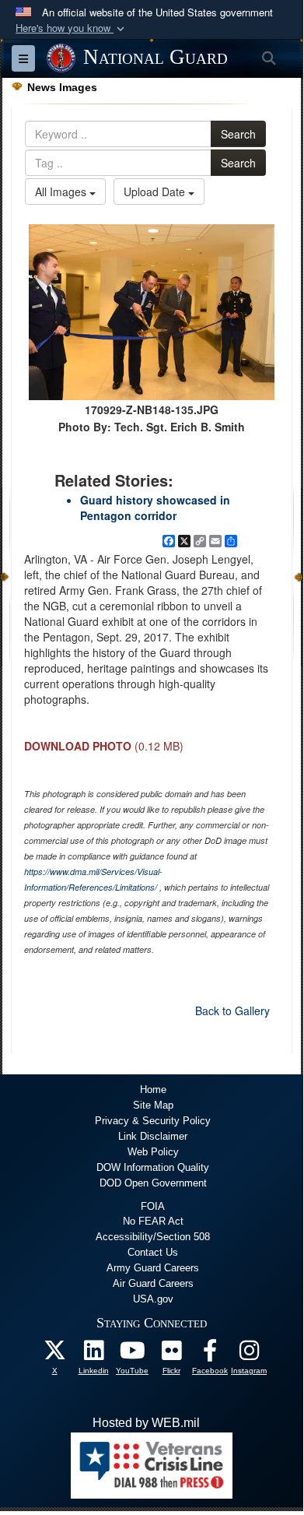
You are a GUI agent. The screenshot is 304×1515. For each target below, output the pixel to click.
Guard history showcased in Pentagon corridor (155, 507)
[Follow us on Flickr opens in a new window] (171, 1354)
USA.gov (153, 1299)
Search (238, 134)
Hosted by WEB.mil (146, 1422)
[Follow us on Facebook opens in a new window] (209, 1354)
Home (153, 1089)
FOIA (153, 1206)
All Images (62, 191)
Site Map (153, 1105)
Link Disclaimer (152, 1136)
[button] (72, 28)
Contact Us (153, 1252)
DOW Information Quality (152, 1167)
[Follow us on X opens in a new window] (54, 1354)
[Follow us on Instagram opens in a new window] (248, 1354)
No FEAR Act (153, 1221)
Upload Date (156, 191)
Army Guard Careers (153, 1268)
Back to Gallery (232, 1010)
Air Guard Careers (153, 1283)
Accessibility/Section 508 (153, 1237)
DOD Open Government (153, 1183)
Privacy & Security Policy (153, 1121)
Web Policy (153, 1152)
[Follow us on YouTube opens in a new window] (132, 1354)
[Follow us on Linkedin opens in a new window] (93, 1354)
